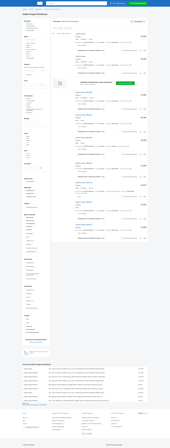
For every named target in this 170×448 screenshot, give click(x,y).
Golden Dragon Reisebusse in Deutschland (34, 404)
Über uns (25, 417)
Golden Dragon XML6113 (84, 115)
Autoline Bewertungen (58, 426)
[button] (140, 50)
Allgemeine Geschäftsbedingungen (62, 417)
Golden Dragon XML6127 (84, 163)
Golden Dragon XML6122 (84, 137)
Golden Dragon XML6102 (84, 92)
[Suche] (48, 3)
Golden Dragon (81, 34)
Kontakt (25, 423)
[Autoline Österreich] (29, 3)
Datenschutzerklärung (58, 420)
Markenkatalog (56, 429)
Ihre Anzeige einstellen (125, 83)
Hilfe (24, 420)
